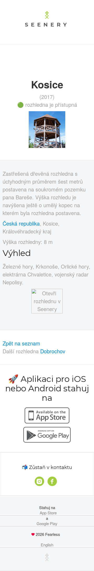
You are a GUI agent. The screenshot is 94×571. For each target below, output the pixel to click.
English (47, 544)
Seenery (47, 24)
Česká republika (21, 223)
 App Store (47, 512)
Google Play (47, 523)
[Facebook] (52, 481)
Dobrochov (52, 351)
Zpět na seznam (21, 343)
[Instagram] (39, 481)
